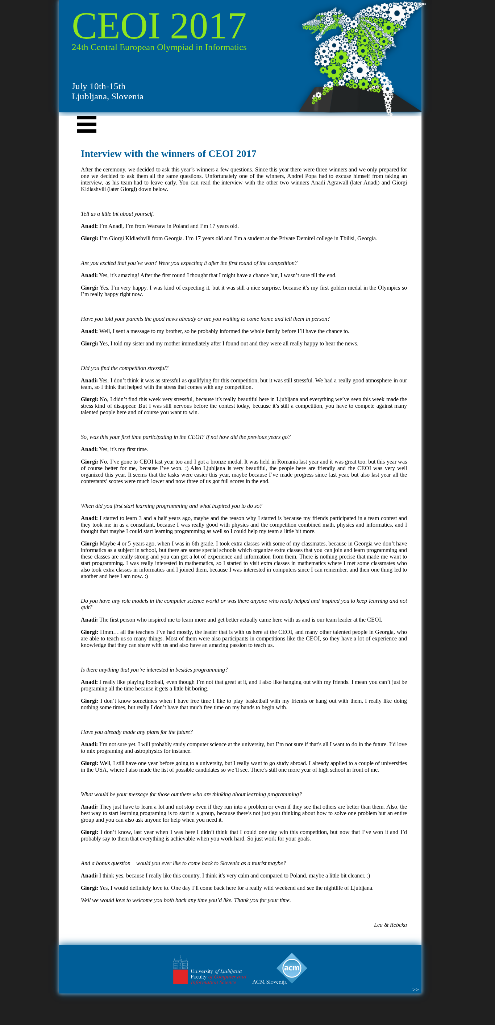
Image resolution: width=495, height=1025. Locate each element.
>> (415, 990)
